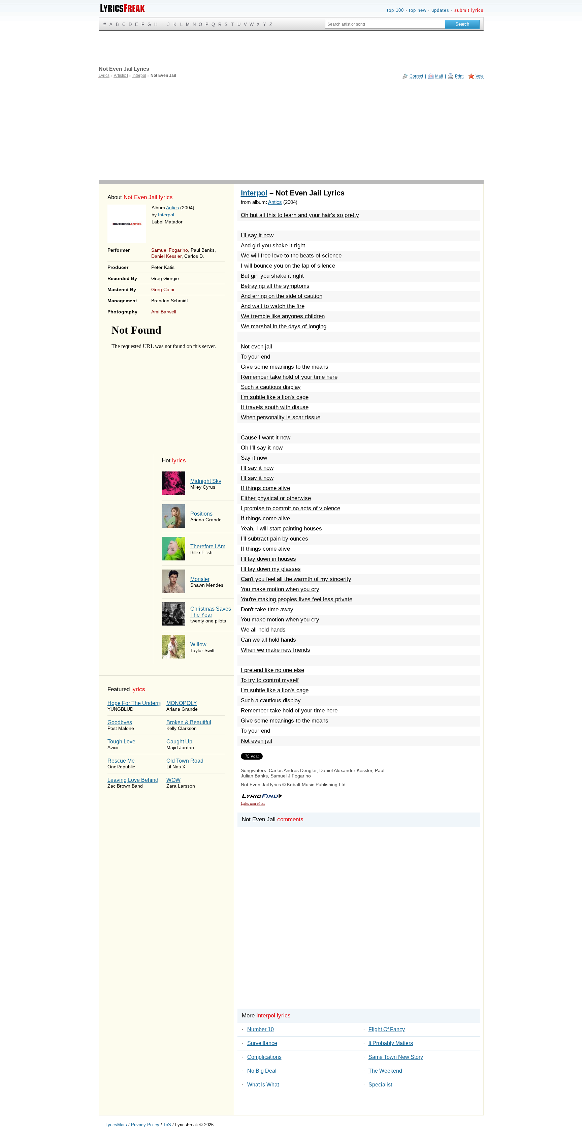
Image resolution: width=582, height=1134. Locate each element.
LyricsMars (116, 1124)
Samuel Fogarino (169, 250)
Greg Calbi (162, 289)
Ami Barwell (163, 311)
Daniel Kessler (166, 256)
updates (440, 10)
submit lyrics (469, 10)
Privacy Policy (145, 1124)
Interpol (166, 214)
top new (417, 10)
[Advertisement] (291, 129)
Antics (172, 207)
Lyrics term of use (253, 803)
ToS (167, 1124)
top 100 (395, 10)
